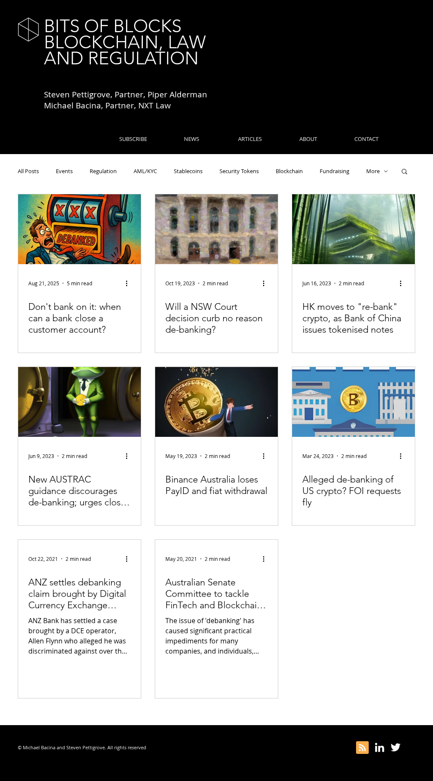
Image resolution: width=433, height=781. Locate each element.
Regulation (103, 171)
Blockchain (289, 171)
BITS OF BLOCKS (112, 26)
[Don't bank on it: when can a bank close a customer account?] (79, 229)
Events (64, 171)
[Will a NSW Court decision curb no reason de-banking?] (216, 229)
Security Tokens (239, 171)
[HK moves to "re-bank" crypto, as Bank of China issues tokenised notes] (353, 229)
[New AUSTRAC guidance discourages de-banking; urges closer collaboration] (79, 402)
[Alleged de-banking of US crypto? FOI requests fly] (353, 402)
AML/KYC (145, 171)
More (373, 171)
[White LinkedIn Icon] (379, 747)
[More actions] (129, 283)
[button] (404, 172)
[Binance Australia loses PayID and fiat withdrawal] (216, 402)
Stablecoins (188, 171)
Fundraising (334, 171)
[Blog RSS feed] (362, 748)
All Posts (28, 171)
